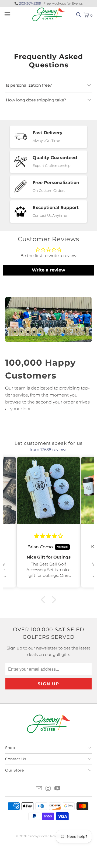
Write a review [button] (48, 270)
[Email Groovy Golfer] (39, 789)
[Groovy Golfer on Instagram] (48, 789)
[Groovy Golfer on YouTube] (58, 789)
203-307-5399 (30, 3)
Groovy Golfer (38, 836)
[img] (48, 536)
